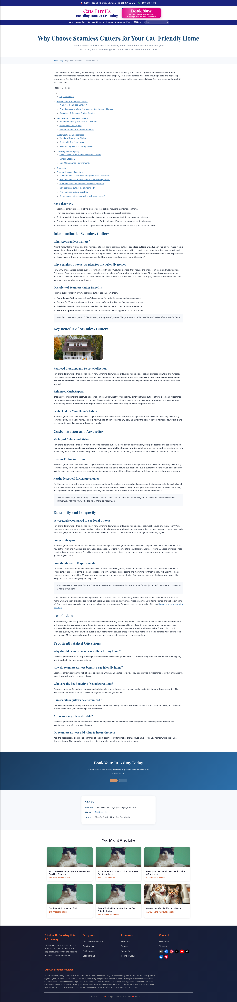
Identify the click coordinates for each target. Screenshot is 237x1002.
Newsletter (164, 941)
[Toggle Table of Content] (55, 93)
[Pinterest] (166, 957)
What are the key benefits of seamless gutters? (81, 183)
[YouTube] (182, 951)
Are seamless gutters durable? (73, 192)
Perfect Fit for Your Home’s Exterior (76, 129)
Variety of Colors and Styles (72, 138)
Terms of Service (129, 955)
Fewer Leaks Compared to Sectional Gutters (80, 154)
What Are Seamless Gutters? (73, 105)
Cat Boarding (89, 955)
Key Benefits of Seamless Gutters (72, 118)
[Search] (167, 22)
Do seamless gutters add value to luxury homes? (82, 196)
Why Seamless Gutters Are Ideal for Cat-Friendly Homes (86, 109)
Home (70, 22)
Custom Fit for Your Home (71, 142)
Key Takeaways (66, 96)
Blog (61, 61)
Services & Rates (96, 22)
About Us (80, 22)
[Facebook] (166, 951)
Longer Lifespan (67, 159)
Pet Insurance (89, 951)
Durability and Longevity (68, 151)
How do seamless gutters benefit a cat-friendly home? (84, 179)
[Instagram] (172, 951)
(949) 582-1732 (149, 2)
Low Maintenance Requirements (74, 163)
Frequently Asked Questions (70, 172)
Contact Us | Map (123, 22)
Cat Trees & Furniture (93, 941)
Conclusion (62, 168)
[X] (177, 951)
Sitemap (163, 946)
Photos (109, 22)
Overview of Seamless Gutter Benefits (77, 113)
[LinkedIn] (161, 957)
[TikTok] (187, 951)
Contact (124, 946)
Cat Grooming (89, 946)
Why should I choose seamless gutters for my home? (84, 175)
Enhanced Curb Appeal (70, 125)
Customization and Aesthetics (70, 135)
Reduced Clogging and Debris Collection (78, 121)
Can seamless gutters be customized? (77, 188)
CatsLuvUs (102, 996)
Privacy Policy (127, 951)
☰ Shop (137, 22)
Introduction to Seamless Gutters (72, 101)
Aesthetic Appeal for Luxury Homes (76, 146)
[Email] (161, 951)
